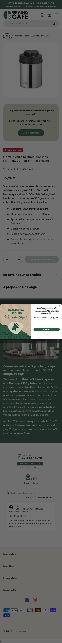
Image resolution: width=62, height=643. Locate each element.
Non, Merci (46, 334)
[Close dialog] (60, 306)
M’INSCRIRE (46, 329)
